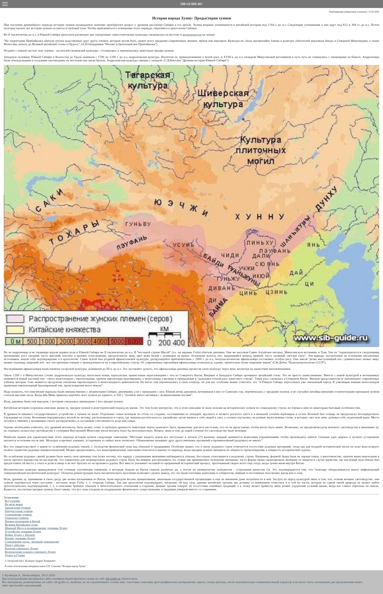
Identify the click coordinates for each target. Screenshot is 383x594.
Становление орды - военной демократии (32, 541)
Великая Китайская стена (21, 524)
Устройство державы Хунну (23, 531)
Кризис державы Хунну (20, 538)
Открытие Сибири (17, 517)
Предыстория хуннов (19, 511)
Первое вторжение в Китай (22, 521)
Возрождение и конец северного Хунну (30, 551)
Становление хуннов (18, 514)
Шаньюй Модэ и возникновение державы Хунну (36, 528)
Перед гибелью (15, 545)
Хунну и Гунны (15, 555)
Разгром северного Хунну (21, 548)
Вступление (12, 500)
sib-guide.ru (113, 578)
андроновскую (192, 34)
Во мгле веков (14, 504)
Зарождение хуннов (18, 507)
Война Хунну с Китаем (20, 534)
